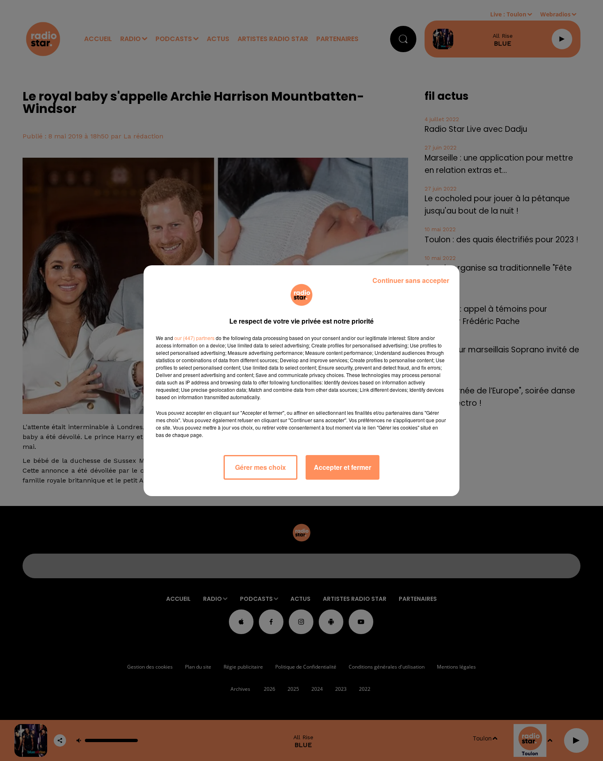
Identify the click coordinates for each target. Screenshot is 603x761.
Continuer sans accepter (410, 280)
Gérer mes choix (260, 467)
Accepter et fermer (342, 467)
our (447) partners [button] (194, 337)
